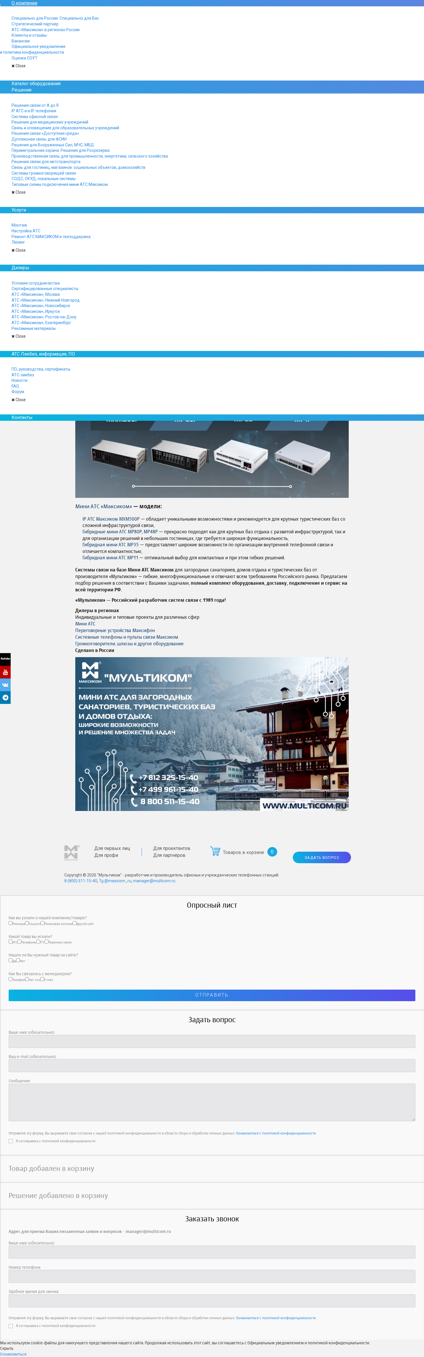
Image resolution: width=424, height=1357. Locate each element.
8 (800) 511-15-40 (80, 881)
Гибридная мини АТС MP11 (110, 557)
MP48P (151, 531)
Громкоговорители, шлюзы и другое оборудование (129, 643)
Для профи (106, 855)
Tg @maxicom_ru (115, 881)
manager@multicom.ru (154, 881)
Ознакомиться (13, 1354)
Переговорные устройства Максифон (115, 630)
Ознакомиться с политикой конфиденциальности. (276, 1133)
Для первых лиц (112, 848)
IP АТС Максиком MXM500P (111, 519)
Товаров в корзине (243, 852)
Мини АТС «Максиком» (103, 506)
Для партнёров (169, 855)
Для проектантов (171, 848)
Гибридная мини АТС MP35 (110, 544)
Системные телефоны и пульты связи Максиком (126, 637)
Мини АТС (85, 624)
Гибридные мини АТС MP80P (112, 531)
